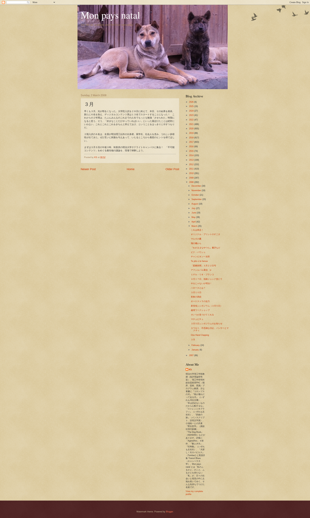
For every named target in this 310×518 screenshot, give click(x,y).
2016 (191, 146)
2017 (191, 142)
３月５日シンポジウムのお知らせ (206, 323)
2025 (191, 106)
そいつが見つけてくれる (202, 314)
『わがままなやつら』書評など (205, 247)
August (195, 204)
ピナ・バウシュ (198, 252)
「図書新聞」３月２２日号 (203, 265)
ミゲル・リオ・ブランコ (202, 274)
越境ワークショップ (200, 310)
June (194, 212)
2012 (191, 164)
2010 (191, 173)
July (193, 208)
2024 (191, 111)
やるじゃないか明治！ (201, 283)
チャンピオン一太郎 (200, 256)
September (196, 199)
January (195, 350)
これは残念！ (197, 230)
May (193, 217)
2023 (191, 115)
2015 (191, 151)
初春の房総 (196, 297)
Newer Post (88, 169)
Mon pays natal (110, 14)
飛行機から (196, 243)
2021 (191, 124)
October (195, 195)
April (193, 222)
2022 (191, 119)
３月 (193, 339)
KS (190, 369)
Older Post (172, 169)
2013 (191, 160)
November (196, 190)
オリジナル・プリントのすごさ (205, 234)
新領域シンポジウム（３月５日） (206, 306)
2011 (191, 169)
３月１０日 (196, 292)
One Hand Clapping (200, 335)
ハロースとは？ (198, 288)
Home (130, 169)
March (194, 226)
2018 (191, 137)
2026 (191, 102)
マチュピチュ (197, 319)
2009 (191, 178)
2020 (191, 128)
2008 (191, 182)
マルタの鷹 (196, 239)
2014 (191, 155)
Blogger (169, 511)
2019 (191, 133)
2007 (191, 355)
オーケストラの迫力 (200, 301)
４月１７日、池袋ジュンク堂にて (206, 279)
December (196, 186)
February (195, 345)
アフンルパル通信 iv (201, 270)
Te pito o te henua (199, 261)
